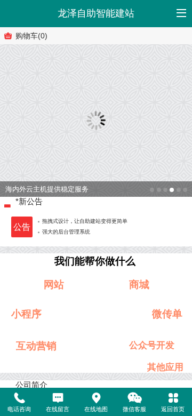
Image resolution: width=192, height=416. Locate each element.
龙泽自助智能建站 (96, 13)
